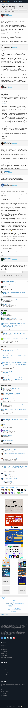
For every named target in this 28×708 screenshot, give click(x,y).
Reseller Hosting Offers (12, 327)
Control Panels (4, 655)
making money (15, 9)
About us (14, 706)
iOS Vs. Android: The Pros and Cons (12, 388)
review (9, 11)
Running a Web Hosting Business (9, 460)
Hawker (6, 184)
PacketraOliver (6, 367)
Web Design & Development (6, 657)
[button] (1, 1)
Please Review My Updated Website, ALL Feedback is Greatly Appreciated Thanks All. (14, 332)
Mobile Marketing (9, 389)
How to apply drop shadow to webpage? (13, 404)
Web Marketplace (4, 676)
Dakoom (4, 294)
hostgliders (5, 412)
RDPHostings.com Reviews (10, 425)
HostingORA (5, 441)
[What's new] (24, 1)
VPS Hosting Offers (12, 367)
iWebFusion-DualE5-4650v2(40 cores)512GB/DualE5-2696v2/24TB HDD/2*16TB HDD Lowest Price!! (14, 480)
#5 (26, 146)
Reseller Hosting (12, 431)
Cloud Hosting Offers (5, 670)
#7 (26, 188)
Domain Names (9, 351)
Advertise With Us (6, 691)
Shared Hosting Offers (5, 665)
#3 (26, 90)
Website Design (12, 400)
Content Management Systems (9, 451)
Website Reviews (9, 334)
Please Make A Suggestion (10, 318)
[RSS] (21, 706)
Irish (4, 394)
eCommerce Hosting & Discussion (15, 319)
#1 (26, 18)
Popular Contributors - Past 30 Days (10, 487)
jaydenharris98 (6, 400)
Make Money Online (9, 300)
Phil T (4, 334)
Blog (3, 689)
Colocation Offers (4, 674)
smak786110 (5, 431)
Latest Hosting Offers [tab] (5, 463)
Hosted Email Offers (5, 672)
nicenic (4, 351)
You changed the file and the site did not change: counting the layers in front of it (13, 378)
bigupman (7, 171)
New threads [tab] (9, 446)
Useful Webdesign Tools (9, 398)
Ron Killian (7, 142)
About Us (4, 687)
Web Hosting (11, 380)
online (6, 11)
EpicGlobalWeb (8, 258)
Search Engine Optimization (12, 294)
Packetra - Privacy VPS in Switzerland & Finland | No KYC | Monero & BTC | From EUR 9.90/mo (15, 467)
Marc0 (4, 389)
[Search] (26, 1)
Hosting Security (4, 653)
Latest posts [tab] (3, 446)
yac (4, 436)
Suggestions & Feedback (11, 282)
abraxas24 (5, 341)
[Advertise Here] (6, 581)
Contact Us (5, 693)
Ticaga (4, 420)
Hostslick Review (7, 430)
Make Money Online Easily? (10, 299)
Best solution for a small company (11, 458)
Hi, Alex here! (6, 287)
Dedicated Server (6, 456)
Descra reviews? (7, 435)
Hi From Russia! (7, 304)
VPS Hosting (3, 647)
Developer (7, 46)
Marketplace (5, 695)
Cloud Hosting (4, 651)
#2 (26, 50)
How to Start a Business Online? (11, 393)
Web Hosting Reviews (12, 441)
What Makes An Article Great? (10, 449)
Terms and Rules (9, 706)
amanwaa (5, 426)
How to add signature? (9, 281)
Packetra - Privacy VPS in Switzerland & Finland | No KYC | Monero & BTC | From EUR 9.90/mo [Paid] (15, 364)
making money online (23, 9)
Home (19, 706)
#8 (26, 263)
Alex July (3, 9)
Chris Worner (5, 380)
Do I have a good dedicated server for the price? (14, 453)
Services (8, 314)
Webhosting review (8, 440)
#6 (26, 176)
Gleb (4, 300)
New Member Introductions (12, 288)
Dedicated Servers (4, 649)
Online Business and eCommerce (12, 394)
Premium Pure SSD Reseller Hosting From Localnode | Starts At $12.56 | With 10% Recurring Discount (14, 325)
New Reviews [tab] (12, 463)
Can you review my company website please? (15, 419)
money (2, 11)
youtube (13, 11)
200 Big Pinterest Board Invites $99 (15, 313)
